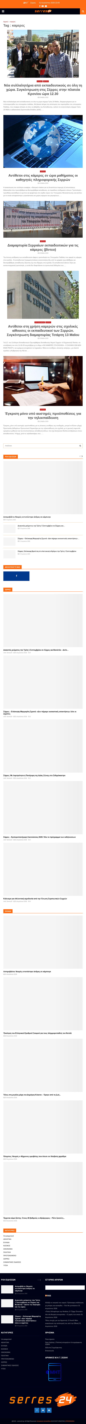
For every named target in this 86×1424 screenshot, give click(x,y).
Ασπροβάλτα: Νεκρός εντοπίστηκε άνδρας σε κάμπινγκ (27, 517)
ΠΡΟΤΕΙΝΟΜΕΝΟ (39, 322)
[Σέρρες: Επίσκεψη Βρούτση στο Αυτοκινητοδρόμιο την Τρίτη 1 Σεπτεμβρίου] (9, 554)
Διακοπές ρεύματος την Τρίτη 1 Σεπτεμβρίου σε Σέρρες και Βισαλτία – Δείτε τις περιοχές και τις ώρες (27, 1303)
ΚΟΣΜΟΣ (6, 1246)
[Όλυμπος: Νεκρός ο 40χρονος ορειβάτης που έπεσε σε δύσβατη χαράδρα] (43, 1127)
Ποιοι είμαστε (49, 1339)
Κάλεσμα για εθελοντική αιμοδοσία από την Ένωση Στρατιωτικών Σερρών (35, 899)
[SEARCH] (80, 445)
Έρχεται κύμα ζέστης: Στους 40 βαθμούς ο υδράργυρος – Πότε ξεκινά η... (34, 1218)
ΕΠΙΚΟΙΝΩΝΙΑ (70, 1421)
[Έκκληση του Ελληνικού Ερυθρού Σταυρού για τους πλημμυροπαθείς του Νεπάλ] (43, 1003)
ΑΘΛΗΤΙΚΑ (7, 1239)
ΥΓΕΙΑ (5, 1265)
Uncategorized (8, 1236)
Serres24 (9, 653)
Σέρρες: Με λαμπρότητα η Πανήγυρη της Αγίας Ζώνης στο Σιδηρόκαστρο (34, 775)
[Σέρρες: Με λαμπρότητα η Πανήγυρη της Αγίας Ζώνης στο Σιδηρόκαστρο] (43, 746)
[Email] (49, 1410)
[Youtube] (43, 1410)
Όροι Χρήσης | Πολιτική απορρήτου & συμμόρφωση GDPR (63, 1343)
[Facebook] (36, 1410)
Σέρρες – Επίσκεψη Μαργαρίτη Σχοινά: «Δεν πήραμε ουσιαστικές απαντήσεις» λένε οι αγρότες (28, 1319)
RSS (49, 1295)
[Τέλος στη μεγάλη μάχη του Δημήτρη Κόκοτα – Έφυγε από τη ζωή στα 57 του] (43, 1065)
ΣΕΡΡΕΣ (46, 81)
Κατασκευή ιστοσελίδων (44, 1421)
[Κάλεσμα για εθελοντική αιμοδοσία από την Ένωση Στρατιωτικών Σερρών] (43, 869)
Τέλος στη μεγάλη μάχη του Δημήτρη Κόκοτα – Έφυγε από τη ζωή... (32, 1095)
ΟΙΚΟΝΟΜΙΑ (7, 1249)
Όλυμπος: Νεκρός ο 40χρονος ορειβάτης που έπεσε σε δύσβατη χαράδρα (34, 1156)
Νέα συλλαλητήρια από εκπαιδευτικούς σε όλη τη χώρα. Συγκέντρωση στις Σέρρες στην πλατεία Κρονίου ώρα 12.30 (43, 89)
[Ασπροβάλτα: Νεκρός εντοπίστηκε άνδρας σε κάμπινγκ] (43, 487)
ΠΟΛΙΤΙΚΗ (7, 1252)
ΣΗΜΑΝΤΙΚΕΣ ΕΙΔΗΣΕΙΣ (12, 1262)
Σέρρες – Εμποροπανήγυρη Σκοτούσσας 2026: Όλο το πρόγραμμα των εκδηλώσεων (39, 837)
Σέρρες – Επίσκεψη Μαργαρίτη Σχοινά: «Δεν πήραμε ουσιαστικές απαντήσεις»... (48, 538)
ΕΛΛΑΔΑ (39, 81)
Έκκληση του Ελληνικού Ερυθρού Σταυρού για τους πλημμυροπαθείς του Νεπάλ (37, 1033)
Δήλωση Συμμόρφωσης (53, 1347)
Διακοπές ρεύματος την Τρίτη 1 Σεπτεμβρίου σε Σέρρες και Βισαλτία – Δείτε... (35, 650)
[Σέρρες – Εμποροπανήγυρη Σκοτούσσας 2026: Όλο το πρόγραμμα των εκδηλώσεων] (43, 807)
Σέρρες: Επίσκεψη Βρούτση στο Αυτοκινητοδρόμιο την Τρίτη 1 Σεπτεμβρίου (47, 551)
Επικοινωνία (49, 1351)
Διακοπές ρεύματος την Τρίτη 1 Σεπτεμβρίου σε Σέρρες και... (41, 526)
